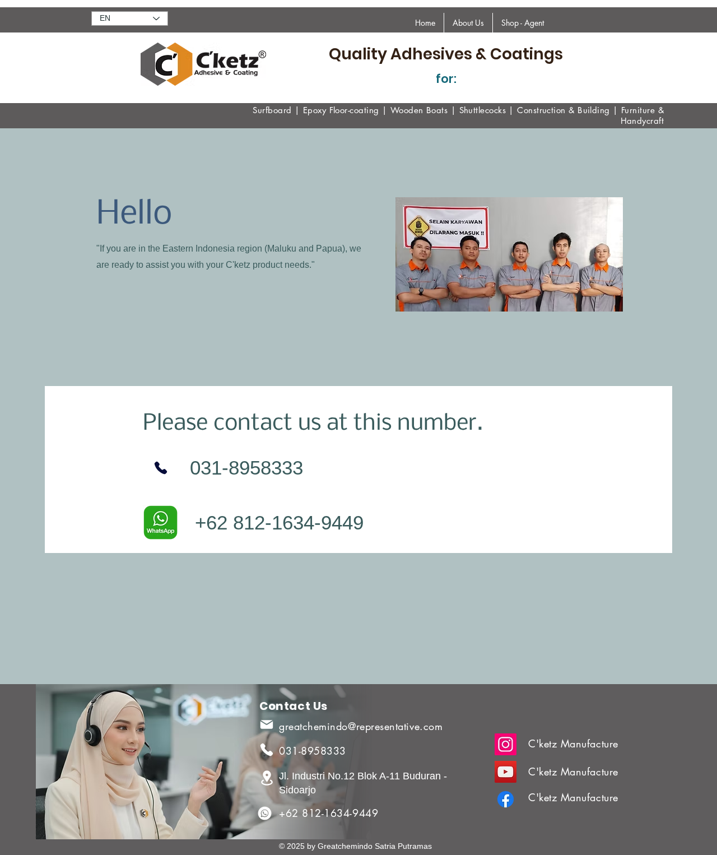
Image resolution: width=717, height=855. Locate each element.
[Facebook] (505, 799)
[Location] (266, 778)
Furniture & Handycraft (642, 115)
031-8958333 (312, 751)
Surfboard (272, 110)
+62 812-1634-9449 (328, 813)
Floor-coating (354, 110)
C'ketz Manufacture (573, 743)
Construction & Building (563, 110)
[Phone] (160, 468)
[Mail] (266, 724)
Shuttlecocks (482, 110)
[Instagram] (505, 744)
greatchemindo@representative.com (361, 726)
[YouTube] (505, 772)
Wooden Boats (419, 110)
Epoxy (314, 110)
